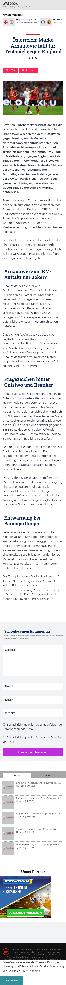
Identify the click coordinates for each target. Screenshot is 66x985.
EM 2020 (10, 70)
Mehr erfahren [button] (31, 971)
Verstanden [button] (11, 980)
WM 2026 (10, 4)
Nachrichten (28, 70)
